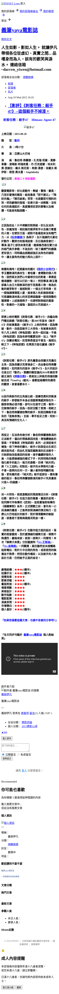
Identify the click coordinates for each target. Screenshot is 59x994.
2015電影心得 (29, 726)
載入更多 (7, 738)
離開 (19, 987)
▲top (4, 732)
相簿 (10, 83)
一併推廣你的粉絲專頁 (10, 877)
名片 (10, 91)
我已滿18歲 (8, 987)
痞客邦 (25, 713)
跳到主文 (6, 39)
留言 (32, 713)
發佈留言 (7, 758)
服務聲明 (35, 944)
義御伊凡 (6, 694)
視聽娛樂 (28, 77)
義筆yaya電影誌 (19, 30)
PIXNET (15, 941)
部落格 (12, 87)
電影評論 (27, 722)
